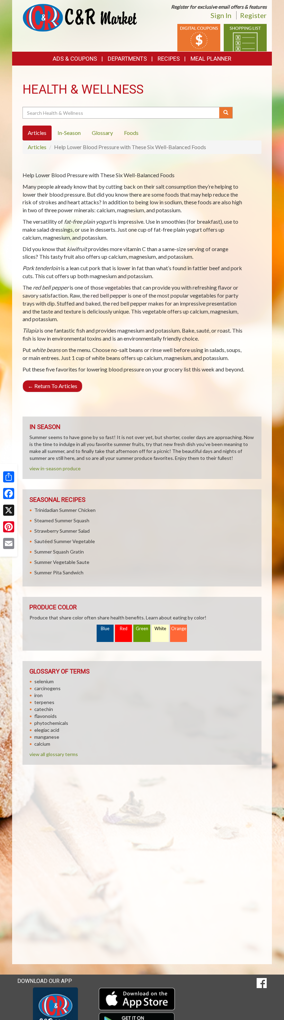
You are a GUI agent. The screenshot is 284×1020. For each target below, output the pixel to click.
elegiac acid (46, 730)
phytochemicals (51, 723)
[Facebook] (9, 493)
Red (123, 628)
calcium (42, 744)
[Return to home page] (80, 17)
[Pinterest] (9, 527)
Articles (37, 147)
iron (38, 695)
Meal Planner (210, 58)
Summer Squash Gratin (59, 552)
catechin (43, 709)
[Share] (9, 477)
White (160, 628)
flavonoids (45, 716)
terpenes (44, 702)
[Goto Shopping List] (245, 37)
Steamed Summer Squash (61, 520)
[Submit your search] (226, 113)
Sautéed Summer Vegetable (64, 541)
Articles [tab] (37, 132)
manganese (46, 737)
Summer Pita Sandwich (58, 572)
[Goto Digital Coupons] (198, 37)
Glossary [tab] (102, 132)
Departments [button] (127, 58)
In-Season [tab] (69, 132)
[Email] (9, 543)
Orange (178, 628)
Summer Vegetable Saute (61, 562)
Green (142, 628)
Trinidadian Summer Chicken (65, 510)
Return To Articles (52, 386)
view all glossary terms (53, 754)
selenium (44, 681)
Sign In (221, 15)
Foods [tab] (131, 132)
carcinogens (47, 688)
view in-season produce (55, 468)
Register (253, 15)
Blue (105, 628)
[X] (9, 510)
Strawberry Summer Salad (62, 531)
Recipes (169, 58)
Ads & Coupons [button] (75, 58)
